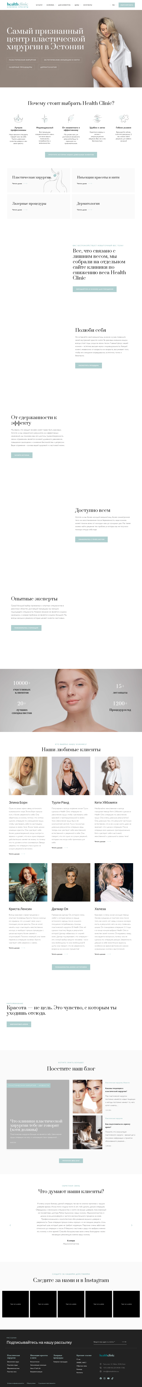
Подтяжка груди (12, 1365)
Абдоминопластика (13, 1368)
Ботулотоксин (34, 1362)
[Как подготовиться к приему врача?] (87, 1132)
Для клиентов (64, 5)
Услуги (39, 5)
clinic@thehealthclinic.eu (111, 1371)
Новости (126, 1083)
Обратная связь (82, 1366)
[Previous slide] (10, 1225)
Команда (79, 1369)
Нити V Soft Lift (35, 1368)
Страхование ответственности (46, 1383)
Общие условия (31, 1383)
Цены (77, 5)
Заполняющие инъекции (38, 1365)
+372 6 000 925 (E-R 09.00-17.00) (114, 1368)
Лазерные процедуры (60, 1362)
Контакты (87, 5)
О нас (78, 1359)
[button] (114, 5)
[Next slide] (131, 1225)
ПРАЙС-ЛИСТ (81, 1362)
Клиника (50, 5)
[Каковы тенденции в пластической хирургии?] (87, 1096)
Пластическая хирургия (113, 1083)
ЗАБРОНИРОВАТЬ (126, 5)
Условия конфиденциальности (15, 1383)
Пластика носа (11, 1372)
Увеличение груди (13, 1362)
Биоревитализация (36, 1372)
